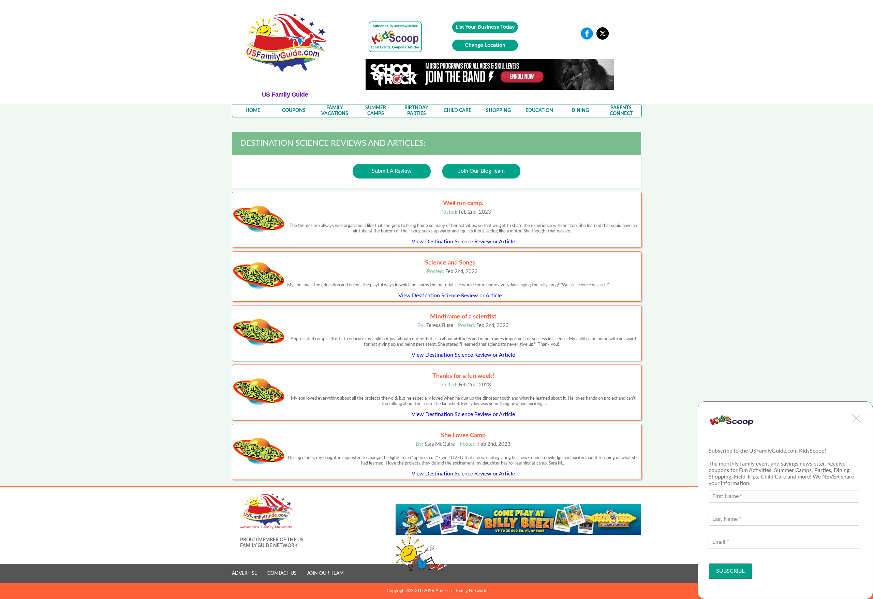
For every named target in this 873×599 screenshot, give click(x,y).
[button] (856, 418)
